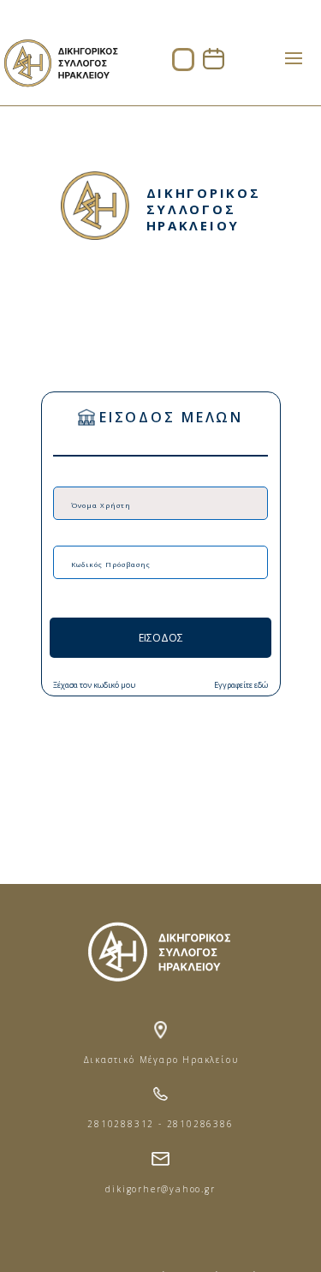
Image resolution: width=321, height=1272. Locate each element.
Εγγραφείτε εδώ (241, 684)
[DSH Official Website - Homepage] (60, 95)
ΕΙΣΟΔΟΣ (161, 637)
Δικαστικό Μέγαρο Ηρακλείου (161, 1060)
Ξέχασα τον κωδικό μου (94, 684)
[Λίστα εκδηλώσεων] (213, 65)
